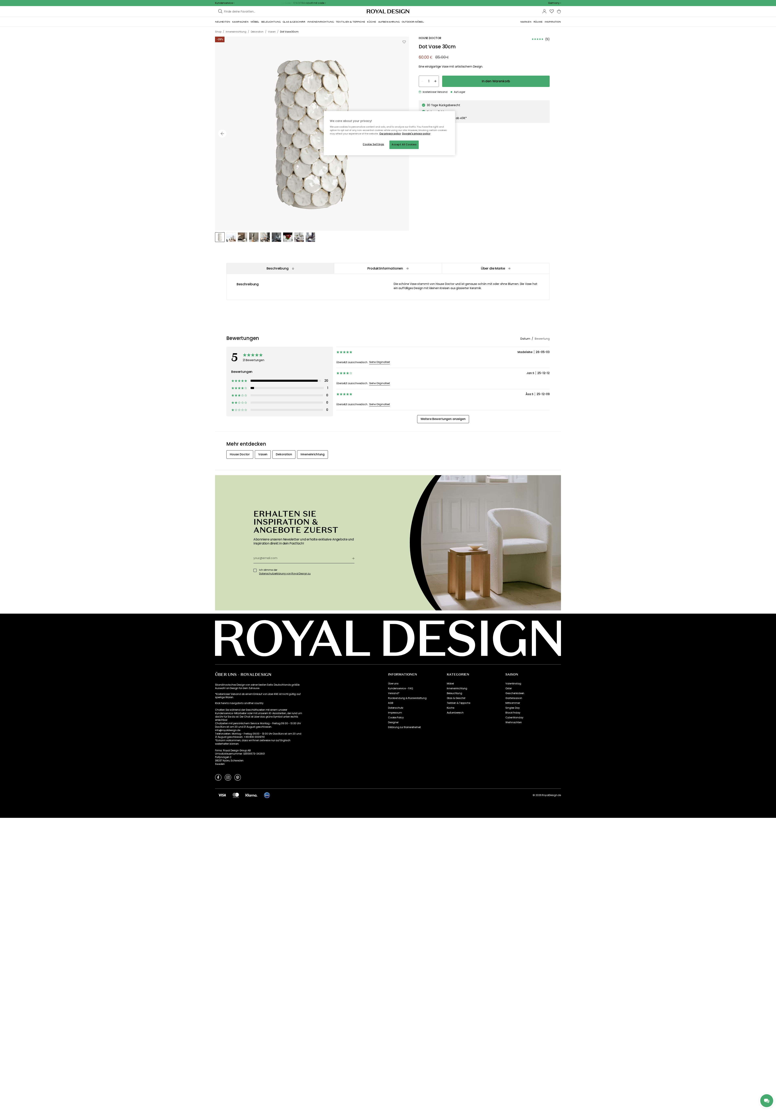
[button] (554, 3)
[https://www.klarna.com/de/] (251, 795)
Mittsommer (512, 703)
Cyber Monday (514, 717)
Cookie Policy (396, 717)
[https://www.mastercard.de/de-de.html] (235, 795)
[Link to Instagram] (228, 777)
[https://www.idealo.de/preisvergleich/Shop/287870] (267, 795)
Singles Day (512, 708)
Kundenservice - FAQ (400, 688)
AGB (390, 703)
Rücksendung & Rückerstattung (407, 698)
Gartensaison (513, 698)
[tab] (280, 268)
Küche (450, 708)
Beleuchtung (454, 693)
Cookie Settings (373, 144)
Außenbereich (455, 712)
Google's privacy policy (416, 133)
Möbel (450, 683)
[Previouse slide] (222, 134)
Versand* (394, 693)
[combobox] (554, 3)
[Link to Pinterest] (237, 777)
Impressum (395, 712)
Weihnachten (513, 722)
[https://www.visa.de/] (222, 795)
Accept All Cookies (404, 144)
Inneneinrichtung (457, 688)
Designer (393, 722)
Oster (508, 688)
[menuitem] (222, 21)
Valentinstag (513, 683)
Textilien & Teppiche (458, 703)
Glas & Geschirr (456, 698)
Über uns (393, 683)
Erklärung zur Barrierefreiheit (404, 727)
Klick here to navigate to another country (239, 703)
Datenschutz (395, 708)
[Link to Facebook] (218, 777)
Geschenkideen (514, 693)
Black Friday (512, 712)
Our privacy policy (390, 133)
